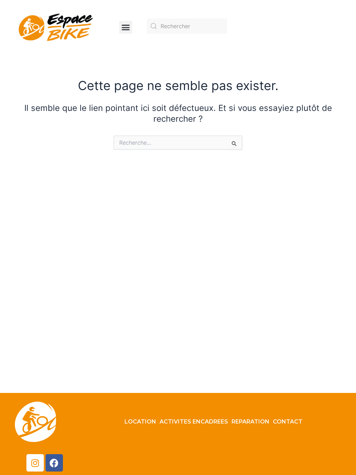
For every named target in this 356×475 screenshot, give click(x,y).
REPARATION (250, 421)
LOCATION (140, 421)
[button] (125, 27)
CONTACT (287, 421)
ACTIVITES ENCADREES (194, 421)
